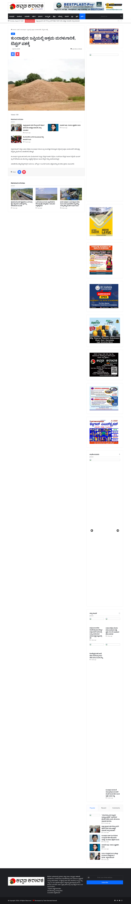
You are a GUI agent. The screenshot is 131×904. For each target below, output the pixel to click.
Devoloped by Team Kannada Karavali (46, 900)
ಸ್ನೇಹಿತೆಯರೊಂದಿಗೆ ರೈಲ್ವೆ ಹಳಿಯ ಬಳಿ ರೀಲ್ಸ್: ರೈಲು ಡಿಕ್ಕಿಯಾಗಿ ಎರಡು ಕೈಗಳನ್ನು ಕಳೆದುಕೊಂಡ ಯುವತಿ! (22, 204)
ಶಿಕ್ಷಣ (54, 16)
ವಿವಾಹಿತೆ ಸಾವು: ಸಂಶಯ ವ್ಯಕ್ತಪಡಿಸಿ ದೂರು (70, 125)
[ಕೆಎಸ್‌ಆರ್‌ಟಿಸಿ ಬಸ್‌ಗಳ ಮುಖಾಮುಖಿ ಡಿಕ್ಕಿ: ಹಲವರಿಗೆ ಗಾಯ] (16, 139)
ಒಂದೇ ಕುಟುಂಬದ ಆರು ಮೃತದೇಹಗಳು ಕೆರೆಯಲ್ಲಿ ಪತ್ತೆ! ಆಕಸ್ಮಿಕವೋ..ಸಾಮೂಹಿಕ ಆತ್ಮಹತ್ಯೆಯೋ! (45, 204)
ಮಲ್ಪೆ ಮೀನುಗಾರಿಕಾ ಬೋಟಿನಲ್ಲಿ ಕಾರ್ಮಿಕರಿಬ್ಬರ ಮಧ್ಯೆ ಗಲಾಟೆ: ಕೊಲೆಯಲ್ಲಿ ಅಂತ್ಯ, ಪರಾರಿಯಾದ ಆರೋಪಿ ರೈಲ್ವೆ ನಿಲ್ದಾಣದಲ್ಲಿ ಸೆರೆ (96, 633)
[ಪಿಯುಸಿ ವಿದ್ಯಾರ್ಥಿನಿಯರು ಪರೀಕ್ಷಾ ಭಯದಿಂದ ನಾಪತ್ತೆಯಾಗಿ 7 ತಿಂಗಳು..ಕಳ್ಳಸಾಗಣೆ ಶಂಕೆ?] (95, 856)
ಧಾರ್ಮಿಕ (40, 16)
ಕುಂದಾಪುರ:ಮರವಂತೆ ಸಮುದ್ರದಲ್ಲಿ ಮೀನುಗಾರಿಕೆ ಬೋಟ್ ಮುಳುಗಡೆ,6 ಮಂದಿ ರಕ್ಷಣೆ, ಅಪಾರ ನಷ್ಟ (113, 793)
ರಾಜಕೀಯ (19, 16)
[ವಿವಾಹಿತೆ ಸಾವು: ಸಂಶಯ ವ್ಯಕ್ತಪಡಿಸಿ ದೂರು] (53, 127)
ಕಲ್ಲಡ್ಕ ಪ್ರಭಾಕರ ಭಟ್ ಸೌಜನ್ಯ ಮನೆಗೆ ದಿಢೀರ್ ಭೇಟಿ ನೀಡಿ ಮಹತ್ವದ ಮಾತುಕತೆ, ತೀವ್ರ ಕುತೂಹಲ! (33, 127)
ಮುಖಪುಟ (11, 16)
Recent (103, 808)
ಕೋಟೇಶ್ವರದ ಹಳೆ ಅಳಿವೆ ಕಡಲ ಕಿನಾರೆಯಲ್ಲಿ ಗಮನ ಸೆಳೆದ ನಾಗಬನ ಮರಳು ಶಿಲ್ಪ (96, 656)
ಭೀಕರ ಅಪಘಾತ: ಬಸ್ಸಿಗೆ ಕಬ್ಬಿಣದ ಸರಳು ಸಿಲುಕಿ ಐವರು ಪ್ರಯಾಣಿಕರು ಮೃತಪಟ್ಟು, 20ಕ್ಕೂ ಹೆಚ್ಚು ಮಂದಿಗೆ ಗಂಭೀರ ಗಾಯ (70, 204)
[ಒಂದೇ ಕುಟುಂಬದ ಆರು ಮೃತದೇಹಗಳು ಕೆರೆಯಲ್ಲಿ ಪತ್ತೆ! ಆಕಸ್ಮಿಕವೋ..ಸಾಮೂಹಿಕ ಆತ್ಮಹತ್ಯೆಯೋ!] (46, 194)
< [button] (92, 530)
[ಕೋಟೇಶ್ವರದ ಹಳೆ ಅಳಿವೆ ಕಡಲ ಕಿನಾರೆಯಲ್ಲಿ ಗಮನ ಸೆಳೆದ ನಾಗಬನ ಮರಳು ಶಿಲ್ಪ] (97, 647)
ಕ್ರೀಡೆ (77, 16)
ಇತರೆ (82, 16)
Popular (92, 808)
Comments (116, 808)
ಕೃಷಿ (72, 16)
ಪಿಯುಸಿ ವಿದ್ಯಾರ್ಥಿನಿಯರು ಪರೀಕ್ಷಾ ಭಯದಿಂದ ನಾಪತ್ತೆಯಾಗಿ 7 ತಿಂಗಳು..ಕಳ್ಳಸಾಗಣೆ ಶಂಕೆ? (110, 855)
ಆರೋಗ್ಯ (60, 16)
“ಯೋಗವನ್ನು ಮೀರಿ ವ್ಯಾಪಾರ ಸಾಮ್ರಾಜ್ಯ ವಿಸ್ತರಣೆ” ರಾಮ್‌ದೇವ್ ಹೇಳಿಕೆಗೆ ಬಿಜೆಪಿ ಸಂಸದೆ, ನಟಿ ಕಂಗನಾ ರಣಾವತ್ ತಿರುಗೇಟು (111, 818)
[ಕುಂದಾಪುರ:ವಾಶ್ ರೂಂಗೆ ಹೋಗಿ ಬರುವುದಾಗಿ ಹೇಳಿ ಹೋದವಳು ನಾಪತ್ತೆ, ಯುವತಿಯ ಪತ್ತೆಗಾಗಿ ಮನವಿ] (95, 838)
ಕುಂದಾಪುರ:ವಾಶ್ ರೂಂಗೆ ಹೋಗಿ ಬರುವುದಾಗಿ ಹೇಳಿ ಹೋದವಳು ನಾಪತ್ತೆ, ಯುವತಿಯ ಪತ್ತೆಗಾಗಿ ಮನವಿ (59, 21)
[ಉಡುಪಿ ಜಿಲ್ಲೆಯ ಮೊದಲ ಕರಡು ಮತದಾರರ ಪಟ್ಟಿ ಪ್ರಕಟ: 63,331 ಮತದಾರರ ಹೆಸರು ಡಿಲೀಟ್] (113, 622)
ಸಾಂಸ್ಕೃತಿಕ (47, 16)
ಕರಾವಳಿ (67, 16)
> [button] (117, 530)
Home (14, 29)
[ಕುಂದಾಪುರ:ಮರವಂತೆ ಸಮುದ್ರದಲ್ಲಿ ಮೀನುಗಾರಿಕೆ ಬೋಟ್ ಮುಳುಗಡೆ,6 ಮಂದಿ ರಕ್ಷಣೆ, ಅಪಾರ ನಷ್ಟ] (113, 715)
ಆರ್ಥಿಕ (33, 16)
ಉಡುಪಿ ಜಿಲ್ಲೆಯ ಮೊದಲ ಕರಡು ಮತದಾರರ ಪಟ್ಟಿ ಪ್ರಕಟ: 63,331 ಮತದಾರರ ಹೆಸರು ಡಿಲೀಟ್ (112, 631)
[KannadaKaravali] (26, 6)
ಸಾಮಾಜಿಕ (27, 16)
